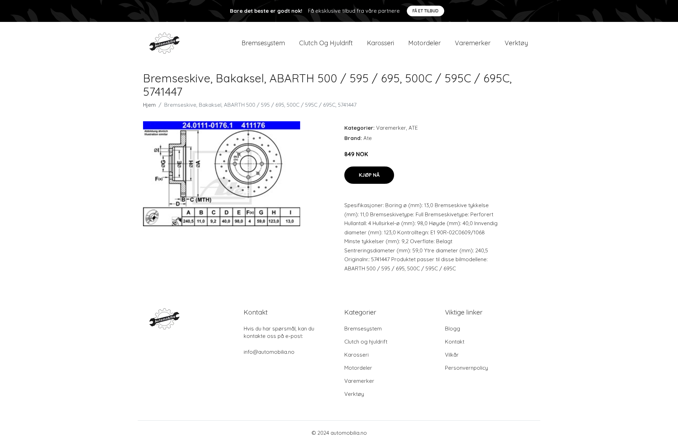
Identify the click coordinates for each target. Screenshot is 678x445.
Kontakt (454, 341)
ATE (413, 127)
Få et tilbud (425, 10)
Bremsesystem (263, 43)
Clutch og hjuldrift (326, 43)
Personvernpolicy (466, 367)
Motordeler (424, 43)
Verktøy (516, 43)
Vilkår (452, 354)
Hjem (149, 104)
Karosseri (380, 43)
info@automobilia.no (269, 352)
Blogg (452, 328)
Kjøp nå (369, 175)
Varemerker (472, 43)
